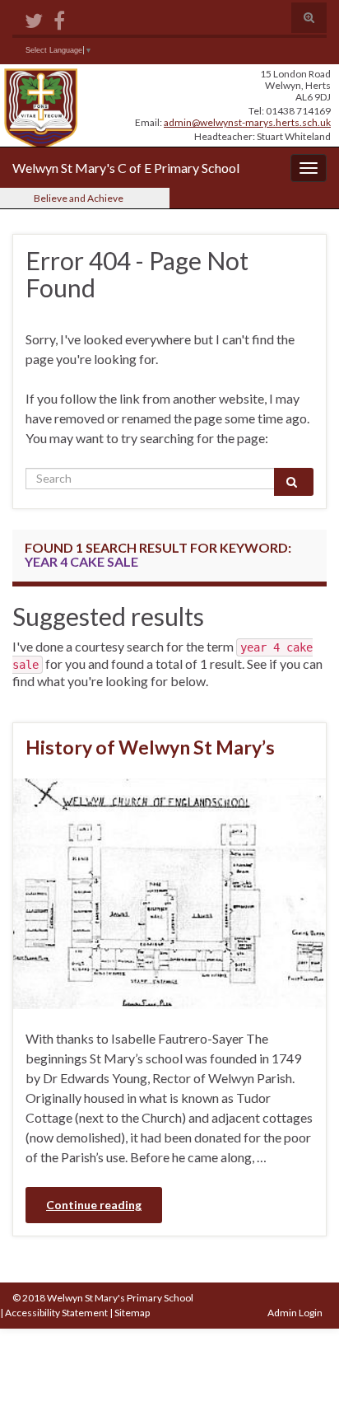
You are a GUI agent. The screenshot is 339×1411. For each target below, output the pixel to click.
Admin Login (295, 1312)
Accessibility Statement (56, 1312)
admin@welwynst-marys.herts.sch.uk (247, 122)
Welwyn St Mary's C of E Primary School (125, 167)
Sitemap (132, 1312)
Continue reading (94, 1205)
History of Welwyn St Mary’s (150, 747)
